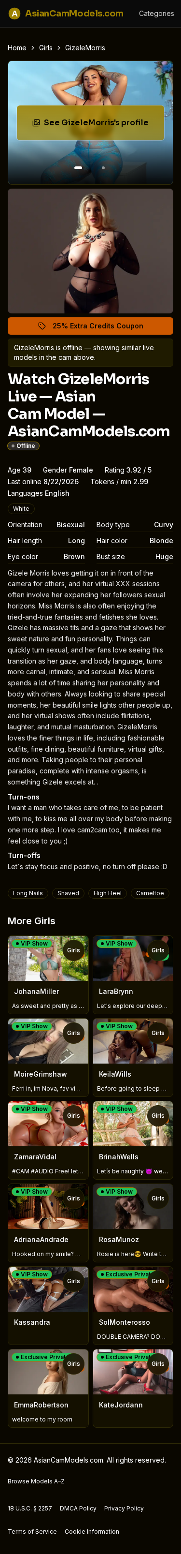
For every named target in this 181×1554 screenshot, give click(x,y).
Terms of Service (32, 1531)
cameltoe (150, 893)
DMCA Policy (78, 1508)
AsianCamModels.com (68, 13)
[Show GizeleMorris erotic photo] (78, 167)
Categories (156, 13)
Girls (46, 48)
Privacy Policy (124, 1508)
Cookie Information (92, 1531)
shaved (68, 893)
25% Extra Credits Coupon (103, 328)
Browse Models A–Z (36, 1481)
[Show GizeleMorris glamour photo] (103, 167)
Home (17, 48)
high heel (108, 893)
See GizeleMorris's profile (104, 125)
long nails (28, 893)
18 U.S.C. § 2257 (30, 1508)
